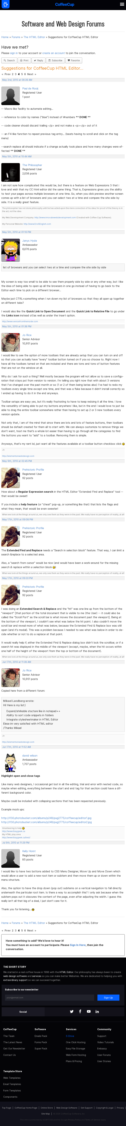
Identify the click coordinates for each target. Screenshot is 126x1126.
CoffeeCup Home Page (26, 1108)
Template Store (12, 1071)
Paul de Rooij (30, 88)
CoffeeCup (10, 1029)
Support (101, 1036)
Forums (16, 37)
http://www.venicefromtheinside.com (20, 321)
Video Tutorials (105, 1042)
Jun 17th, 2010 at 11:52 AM (16, 747)
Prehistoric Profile (33, 469)
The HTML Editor (34, 37)
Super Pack (41, 1048)
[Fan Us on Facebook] (80, 1011)
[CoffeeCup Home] (64, 5)
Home (5, 37)
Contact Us (9, 1055)
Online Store (47, 1108)
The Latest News (12, 1042)
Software (40, 1029)
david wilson (29, 755)
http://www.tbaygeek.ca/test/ (16, 837)
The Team (8, 1036)
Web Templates (12, 1077)
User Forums (104, 1055)
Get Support (87, 1108)
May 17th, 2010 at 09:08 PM (17, 519)
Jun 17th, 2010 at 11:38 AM (16, 662)
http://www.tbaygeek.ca (13, 831)
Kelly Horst (29, 851)
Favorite (75, 60)
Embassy (102, 1048)
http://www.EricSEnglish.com (37, 224)
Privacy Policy (74, 1120)
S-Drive (70, 1036)
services (36, 976)
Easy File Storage (75, 1048)
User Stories (104, 1061)
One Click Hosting (75, 1042)
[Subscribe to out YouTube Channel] (88, 1011)
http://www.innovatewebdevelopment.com (55, 217)
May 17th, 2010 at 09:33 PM (17, 578)
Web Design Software (66, 1108)
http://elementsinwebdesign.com (18, 456)
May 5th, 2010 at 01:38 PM (16, 326)
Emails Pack (41, 1036)
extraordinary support (15, 980)
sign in (14, 53)
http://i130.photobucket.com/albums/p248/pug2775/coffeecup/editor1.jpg (46, 818)
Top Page (6, 1108)
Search (10, 60)
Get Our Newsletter (14, 1048)
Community (104, 1029)
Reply (39, 60)
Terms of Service (92, 1120)
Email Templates (12, 1084)
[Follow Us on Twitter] (71, 1011)
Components (10, 1096)
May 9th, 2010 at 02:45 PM (17, 461)
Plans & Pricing (74, 1061)
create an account (53, 53)
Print (25, 60)
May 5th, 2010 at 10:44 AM (17, 156)
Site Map (45, 1113)
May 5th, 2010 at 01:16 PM (16, 232)
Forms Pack (41, 1042)
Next (30, 74)
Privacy (120, 1108)
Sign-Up (108, 997)
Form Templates (12, 1090)
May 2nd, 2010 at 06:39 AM (17, 80)
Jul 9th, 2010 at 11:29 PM (15, 842)
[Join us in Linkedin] (97, 1011)
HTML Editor (66, 972)
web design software (15, 976)
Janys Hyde (29, 240)
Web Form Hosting (76, 1055)
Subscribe (56, 60)
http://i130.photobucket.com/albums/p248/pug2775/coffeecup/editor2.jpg (46, 822)
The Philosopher (32, 165)
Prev (7, 74)
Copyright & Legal (104, 1108)
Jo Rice (27, 335)
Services (71, 1029)
